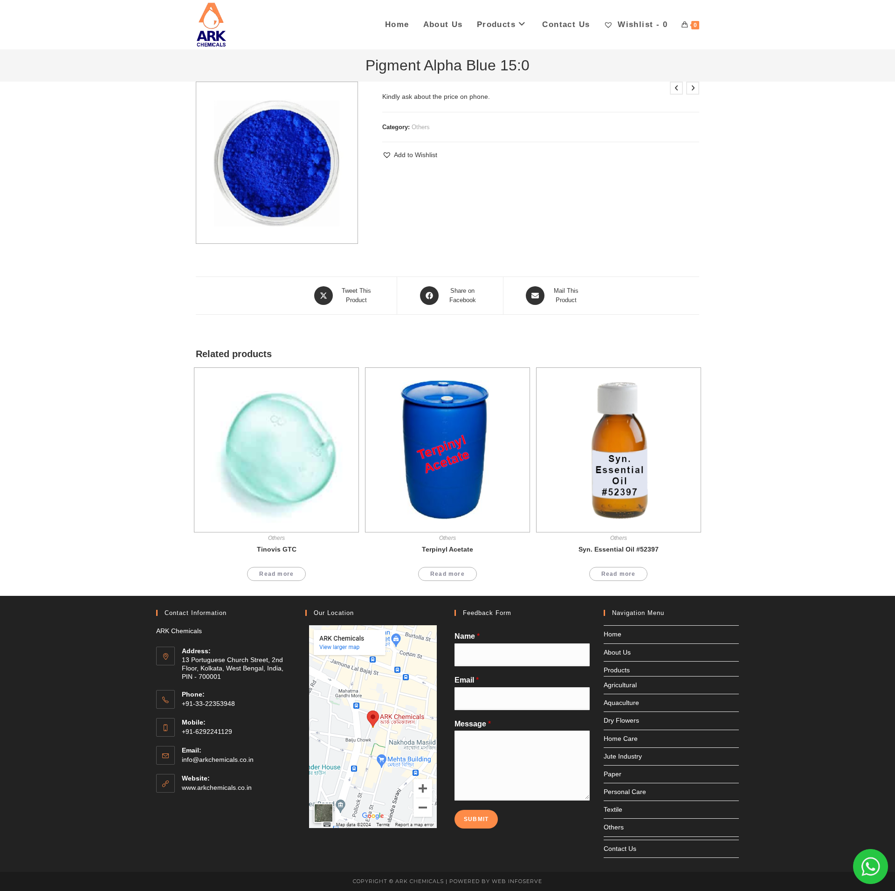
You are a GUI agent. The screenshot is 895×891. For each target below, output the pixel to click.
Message (472, 724)
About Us (617, 652)
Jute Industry (623, 756)
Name (467, 636)
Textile (613, 809)
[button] (409, 155)
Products (617, 670)
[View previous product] (676, 88)
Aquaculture (621, 702)
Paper (612, 774)
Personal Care (625, 791)
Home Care (621, 738)
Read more (276, 574)
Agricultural (620, 685)
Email (466, 680)
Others (421, 127)
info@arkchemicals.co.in (218, 759)
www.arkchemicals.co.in (217, 787)
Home (612, 634)
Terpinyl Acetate (447, 549)
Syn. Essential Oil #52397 (618, 549)
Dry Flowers (621, 720)
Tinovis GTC (276, 549)
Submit (476, 819)
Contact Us (620, 848)
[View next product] (692, 88)
